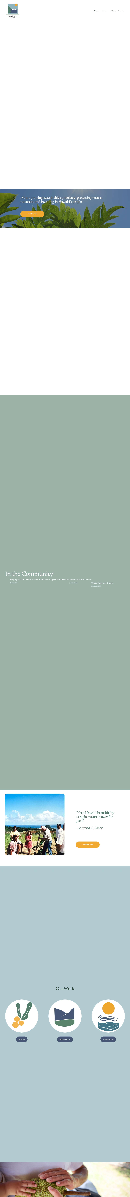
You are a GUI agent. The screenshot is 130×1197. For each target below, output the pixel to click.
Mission (97, 11)
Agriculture (22, 1039)
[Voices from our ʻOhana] (102, 579)
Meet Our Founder (87, 844)
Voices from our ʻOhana (80, 579)
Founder (105, 11)
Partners (121, 11)
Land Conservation (65, 1039)
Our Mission (32, 213)
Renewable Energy (108, 1039)
